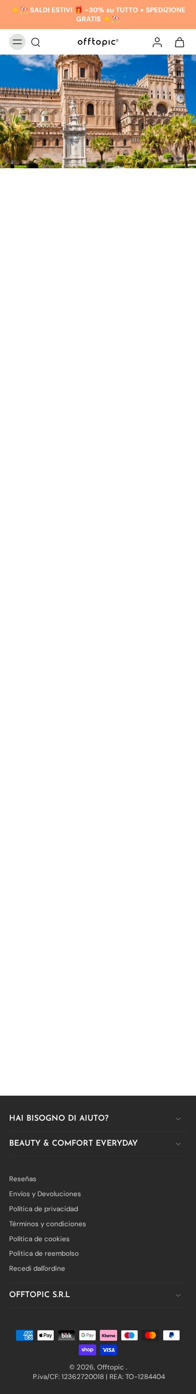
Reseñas (22, 1178)
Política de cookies (39, 1238)
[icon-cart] (177, 42)
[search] (36, 42)
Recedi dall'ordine (37, 1268)
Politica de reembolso (44, 1253)
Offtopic (111, 1367)
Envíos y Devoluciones (45, 1193)
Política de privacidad (43, 1208)
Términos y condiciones (47, 1223)
